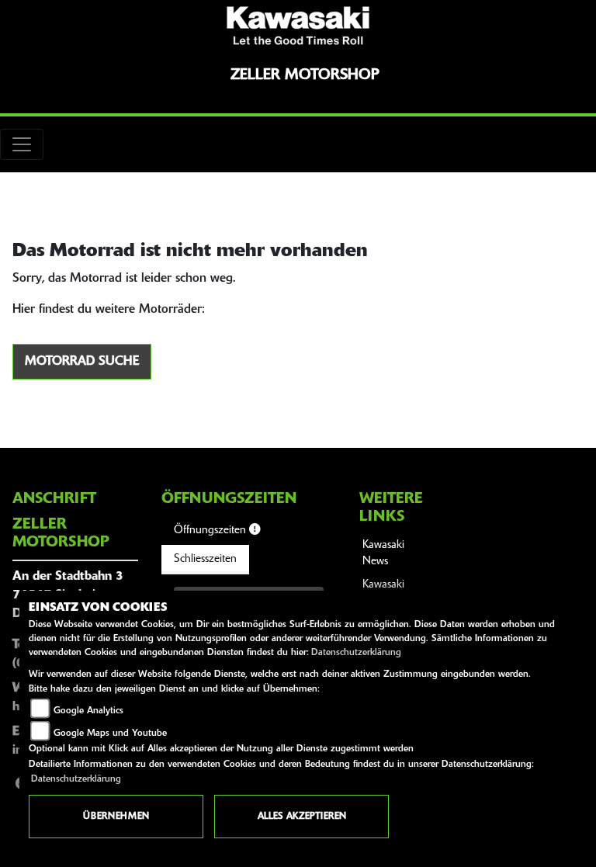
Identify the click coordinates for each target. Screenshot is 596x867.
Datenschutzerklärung (356, 652)
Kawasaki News (383, 553)
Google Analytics (88, 711)
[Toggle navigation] (21, 144)
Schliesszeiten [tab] (205, 559)
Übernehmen (116, 816)
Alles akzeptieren (302, 816)
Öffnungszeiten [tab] (211, 530)
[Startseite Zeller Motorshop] (298, 25)
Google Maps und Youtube (110, 733)
